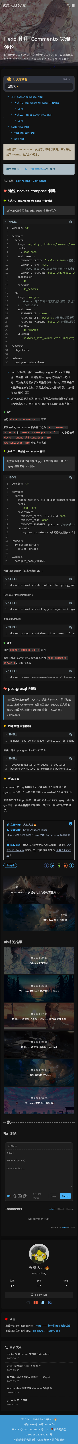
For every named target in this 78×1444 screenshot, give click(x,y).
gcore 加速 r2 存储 (17, 1400)
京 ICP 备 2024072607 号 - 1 (30, 1429)
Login (53, 1196)
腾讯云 (27, 1439)
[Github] (28, 1302)
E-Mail (10, 1153)
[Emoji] (15, 1196)
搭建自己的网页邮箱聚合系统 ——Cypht (28, 1377)
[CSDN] (36, 1302)
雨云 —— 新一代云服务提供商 (53, 1325)
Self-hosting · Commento (31, 180)
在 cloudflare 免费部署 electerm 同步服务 (29, 1388)
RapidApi (38, 1330)
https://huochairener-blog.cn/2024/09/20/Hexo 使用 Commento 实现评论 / (38, 835)
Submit (65, 1196)
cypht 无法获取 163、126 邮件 (24, 1365)
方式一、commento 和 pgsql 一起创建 (36, 102)
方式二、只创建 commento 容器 (33, 114)
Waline (65, 1227)
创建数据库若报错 (24, 133)
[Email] (50, 1302)
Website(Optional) (16, 1160)
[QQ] (42, 1302)
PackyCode (53, 1330)
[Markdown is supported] (9, 1196)
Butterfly (49, 1424)
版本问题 (19, 139)
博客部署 (10, 865)
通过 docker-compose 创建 (27, 96)
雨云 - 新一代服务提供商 (31, 169)
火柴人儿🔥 (29, 824)
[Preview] (25, 1196)
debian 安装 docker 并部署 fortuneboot (28, 1354)
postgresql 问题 (20, 127)
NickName (12, 1146)
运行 (20, 108)
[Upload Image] (20, 1196)
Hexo (33, 1424)
